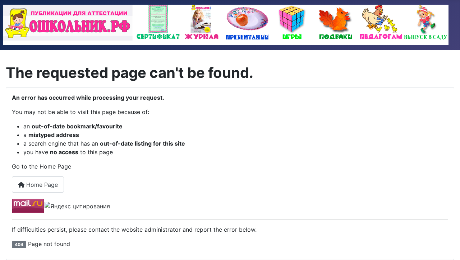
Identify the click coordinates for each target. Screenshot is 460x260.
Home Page (41, 184)
